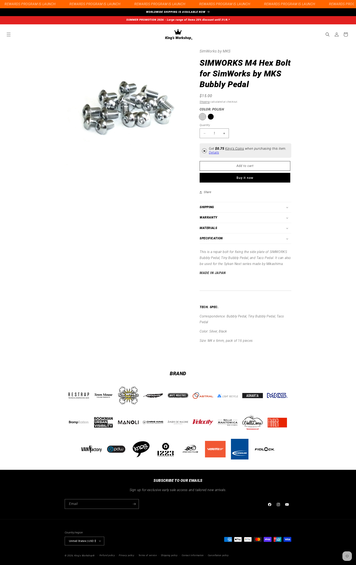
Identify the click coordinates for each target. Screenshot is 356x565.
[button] (8, 34)
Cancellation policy (218, 555)
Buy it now (245, 178)
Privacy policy (126, 555)
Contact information (193, 555)
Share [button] (207, 192)
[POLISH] (202, 117)
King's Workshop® (84, 555)
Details (214, 152)
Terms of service (147, 555)
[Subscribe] (134, 504)
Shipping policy (169, 555)
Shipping (205, 102)
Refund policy (107, 555)
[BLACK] (211, 117)
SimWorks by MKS (215, 51)
